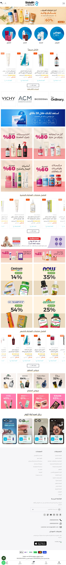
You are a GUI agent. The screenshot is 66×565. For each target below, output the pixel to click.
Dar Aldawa (29, 69)
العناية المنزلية (58, 489)
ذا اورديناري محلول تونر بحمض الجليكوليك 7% (34, 218)
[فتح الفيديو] (57, 431)
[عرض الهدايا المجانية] (4, 558)
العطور (60, 469)
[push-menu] (63, 3)
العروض (60, 492)
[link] (33, 15)
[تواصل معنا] (3, 563)
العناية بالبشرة (58, 455)
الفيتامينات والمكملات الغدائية (55, 461)
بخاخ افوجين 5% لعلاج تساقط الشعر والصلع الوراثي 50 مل (53, 351)
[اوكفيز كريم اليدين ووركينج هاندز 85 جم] (29, 439)
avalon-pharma (54, 348)
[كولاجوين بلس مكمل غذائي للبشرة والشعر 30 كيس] (61, 439)
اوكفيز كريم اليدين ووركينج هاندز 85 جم (25, 437)
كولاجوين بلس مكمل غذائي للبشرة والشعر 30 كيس (56, 437)
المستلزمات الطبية (57, 478)
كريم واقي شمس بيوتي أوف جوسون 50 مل (9, 72)
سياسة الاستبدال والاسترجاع (35, 461)
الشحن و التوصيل (38, 455)
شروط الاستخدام (38, 464)
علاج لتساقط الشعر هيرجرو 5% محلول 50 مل (25, 72)
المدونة (40, 472)
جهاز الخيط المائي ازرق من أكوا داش (9, 437)
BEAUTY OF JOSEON (10, 69)
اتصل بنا (40, 469)
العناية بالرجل (59, 486)
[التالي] (2, 431)
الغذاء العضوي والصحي (56, 472)
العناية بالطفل (58, 483)
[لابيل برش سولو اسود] (45, 439)
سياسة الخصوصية (37, 466)
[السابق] (64, 431)
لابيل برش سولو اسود (41, 437)
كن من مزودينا (39, 475)
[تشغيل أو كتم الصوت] (51, 420)
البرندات (60, 494)
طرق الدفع (39, 458)
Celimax (46, 69)
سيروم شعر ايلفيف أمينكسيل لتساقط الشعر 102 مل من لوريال (13, 351)
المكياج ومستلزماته (57, 466)
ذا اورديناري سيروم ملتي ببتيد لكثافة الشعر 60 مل (57, 72)
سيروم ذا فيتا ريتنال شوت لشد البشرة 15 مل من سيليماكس (41, 72)
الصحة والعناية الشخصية (56, 464)
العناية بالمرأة (59, 480)
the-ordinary (62, 69)
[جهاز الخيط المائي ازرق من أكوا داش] (13, 439)
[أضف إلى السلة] (52, 439)
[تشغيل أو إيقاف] (55, 420)
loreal (17, 348)
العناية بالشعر (58, 458)
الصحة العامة (58, 475)
